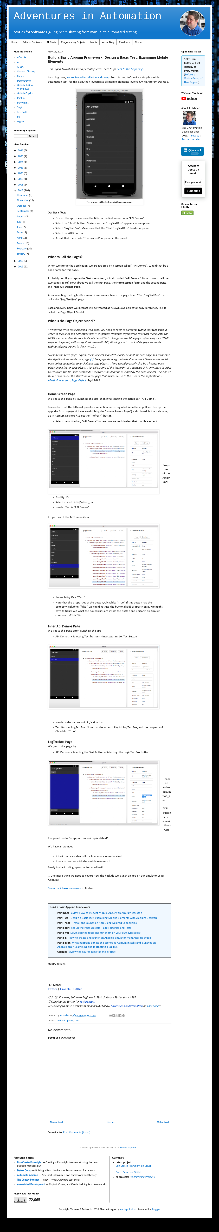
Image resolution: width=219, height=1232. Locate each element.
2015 (21, 266)
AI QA (20, 67)
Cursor (20, 76)
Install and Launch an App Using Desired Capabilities (105, 923)
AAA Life (21, 57)
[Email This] (110, 1015)
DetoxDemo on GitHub (128, 1172)
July (19, 222)
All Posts (51, 42)
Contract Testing (26, 71)
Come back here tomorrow (64, 888)
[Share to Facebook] (120, 1015)
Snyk (19, 107)
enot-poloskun (128, 1209)
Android (61, 1020)
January (21, 254)
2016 (21, 261)
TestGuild (22, 112)
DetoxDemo (24, 81)
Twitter (52, 989)
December (23, 195)
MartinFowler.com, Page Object (67, 380)
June (20, 227)
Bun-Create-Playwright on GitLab (134, 1166)
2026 (21, 150)
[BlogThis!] (113, 1015)
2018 (21, 184)
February (22, 248)
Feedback (124, 42)
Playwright (23, 102)
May (19, 232)
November (23, 200)
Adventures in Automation (88, 16)
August (21, 216)
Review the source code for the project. (92, 951)
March (21, 243)
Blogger (155, 1209)
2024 (21, 162)
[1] (91, 359)
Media (93, 42)
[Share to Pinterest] (123, 1015)
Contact (139, 42)
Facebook (152, 1006)
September (23, 211)
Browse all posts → (129, 1147)
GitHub (77, 989)
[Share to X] (117, 1015)
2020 (21, 173)
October (22, 206)
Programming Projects (73, 42)
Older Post (163, 1122)
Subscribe (193, 190)
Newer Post (56, 1122)
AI (18, 62)
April (19, 238)
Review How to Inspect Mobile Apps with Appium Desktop (106, 913)
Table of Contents (32, 42)
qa (18, 117)
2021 (21, 167)
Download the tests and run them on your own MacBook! (105, 932)
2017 (21, 190)
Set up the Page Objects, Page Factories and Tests (101, 927)
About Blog (108, 42)
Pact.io (21, 98)
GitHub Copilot (25, 93)
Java (77, 1020)
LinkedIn (65, 989)
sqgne (20, 121)
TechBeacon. (87, 1001)
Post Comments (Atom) (76, 1132)
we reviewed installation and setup (88, 77)
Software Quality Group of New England (193, 78)
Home (14, 42)
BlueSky (194, 135)
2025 (21, 156)
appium (70, 1020)
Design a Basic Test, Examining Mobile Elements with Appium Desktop (114, 918)
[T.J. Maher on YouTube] (189, 99)
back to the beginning (130, 69)
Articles (196, 139)
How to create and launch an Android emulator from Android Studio (110, 937)
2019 (21, 179)
